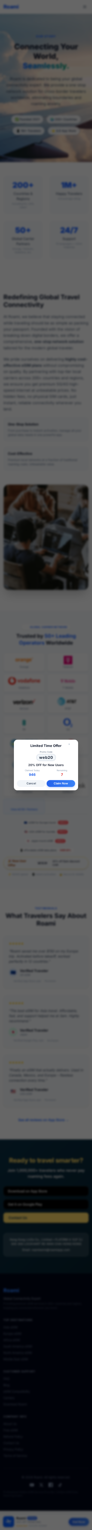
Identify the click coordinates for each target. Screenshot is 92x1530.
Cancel (31, 783)
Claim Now (61, 783)
